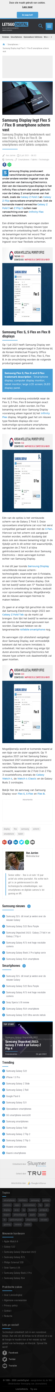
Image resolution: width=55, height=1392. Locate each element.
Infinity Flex (36, 212)
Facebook (13, 1352)
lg (24, 1210)
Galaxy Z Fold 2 (29, 197)
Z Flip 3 (18, 208)
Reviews (5, 37)
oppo (17, 1205)
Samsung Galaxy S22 (16, 1070)
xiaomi (42, 1214)
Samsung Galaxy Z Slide (18, 1083)
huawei (32, 1210)
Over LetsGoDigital (13, 1295)
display (7, 829)
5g (40, 1205)
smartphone (9, 833)
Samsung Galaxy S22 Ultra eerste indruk (26, 1015)
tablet (20, 833)
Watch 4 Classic (27, 778)
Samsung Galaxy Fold (16, 1127)
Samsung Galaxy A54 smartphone (22, 959)
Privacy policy (11, 1305)
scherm (36, 829)
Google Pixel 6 (13, 1096)
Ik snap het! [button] (27, 15)
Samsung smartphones (17, 1121)
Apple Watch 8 (11, 1241)
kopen (6, 1214)
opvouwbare (29, 1205)
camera (7, 1205)
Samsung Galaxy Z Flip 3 (18, 1140)
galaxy (46, 1200)
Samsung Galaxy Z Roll (17, 1089)
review (18, 1224)
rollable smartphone (32, 629)
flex (15, 829)
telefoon (23, 1200)
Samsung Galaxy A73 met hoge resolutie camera (26, 944)
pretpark (44, 1210)
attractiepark (20, 1214)
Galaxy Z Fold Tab (13, 614)
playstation (31, 1219)
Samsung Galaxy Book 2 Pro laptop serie (26, 952)
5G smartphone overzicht (18, 1115)
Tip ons (33, 1389)
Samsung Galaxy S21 (16, 1102)
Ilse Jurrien (10, 155)
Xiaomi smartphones (16, 1153)
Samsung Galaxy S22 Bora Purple (22, 926)
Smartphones (16, 37)
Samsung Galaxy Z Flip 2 (18, 1134)
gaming (7, 1224)
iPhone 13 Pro (13, 1077)
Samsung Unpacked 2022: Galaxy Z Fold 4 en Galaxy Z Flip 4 (28, 934)
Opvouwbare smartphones (18, 1108)
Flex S (21, 794)
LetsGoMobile (22, 1389)
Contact (7, 1310)
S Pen (48, 529)
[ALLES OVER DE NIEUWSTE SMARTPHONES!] (15, 24)
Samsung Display (38, 566)
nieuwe (44, 1219)
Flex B (41, 794)
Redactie (8, 1316)
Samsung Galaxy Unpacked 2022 (20, 1251)
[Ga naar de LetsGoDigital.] (4, 45)
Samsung (9, 159)
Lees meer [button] (27, 7)
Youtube (13, 1365)
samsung (25, 829)
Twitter (12, 1359)
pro (47, 1205)
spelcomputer (16, 1219)
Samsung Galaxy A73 (14, 1257)
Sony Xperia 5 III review (17, 1002)
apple (32, 1214)
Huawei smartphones (16, 1146)
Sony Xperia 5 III (12, 1267)
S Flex (29, 794)
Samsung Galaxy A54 (14, 1278)
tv (5, 1219)
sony (17, 1210)
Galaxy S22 (9, 1246)
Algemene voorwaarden (15, 1300)
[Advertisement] (29, 66)
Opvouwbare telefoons (33, 37)
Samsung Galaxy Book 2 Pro (18, 1272)
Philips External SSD (14, 1262)
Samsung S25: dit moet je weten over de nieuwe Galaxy (26, 918)
